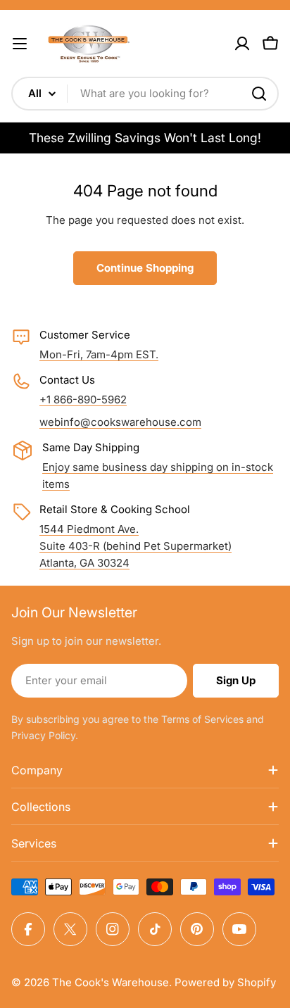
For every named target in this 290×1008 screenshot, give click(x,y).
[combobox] (145, 94)
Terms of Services (202, 719)
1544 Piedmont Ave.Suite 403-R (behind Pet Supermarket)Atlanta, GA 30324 (135, 545)
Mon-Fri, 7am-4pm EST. (98, 354)
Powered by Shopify (225, 982)
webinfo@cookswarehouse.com (120, 422)
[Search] (259, 93)
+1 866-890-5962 (83, 399)
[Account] (242, 43)
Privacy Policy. (44, 735)
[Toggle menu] (19, 43)
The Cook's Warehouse (110, 982)
